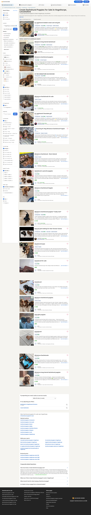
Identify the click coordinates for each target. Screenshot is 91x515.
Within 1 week (8, 174)
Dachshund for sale (40, 261)
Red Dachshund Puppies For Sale (9, 502)
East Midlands (7, 35)
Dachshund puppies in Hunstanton (27, 420)
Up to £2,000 (7, 97)
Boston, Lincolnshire (8, 41)
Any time (6, 170)
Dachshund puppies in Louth (26, 432)
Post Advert (79, 1)
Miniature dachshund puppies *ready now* (48, 212)
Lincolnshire (18, 7)
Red (6, 79)
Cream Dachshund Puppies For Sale (9, 500)
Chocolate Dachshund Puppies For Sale (10, 496)
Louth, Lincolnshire (8, 47)
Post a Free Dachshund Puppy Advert (31, 494)
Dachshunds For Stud (28, 490)
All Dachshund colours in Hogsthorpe (52, 444)
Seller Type (5, 184)
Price (4, 85)
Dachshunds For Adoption (26, 5)
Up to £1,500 (7, 95)
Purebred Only (8, 122)
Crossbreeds (5, 118)
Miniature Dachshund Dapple (44, 188)
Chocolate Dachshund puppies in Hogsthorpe (29, 440)
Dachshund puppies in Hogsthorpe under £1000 (29, 457)
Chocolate (8, 67)
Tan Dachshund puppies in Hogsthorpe (53, 440)
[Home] (2, 7)
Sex (3, 196)
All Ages (6, 148)
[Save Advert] (67, 22)
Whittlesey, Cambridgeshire (49, 35)
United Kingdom (7, 33)
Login (87, 1)
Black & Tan (8, 61)
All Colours (7, 55)
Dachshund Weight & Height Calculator (54, 498)
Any (5, 105)
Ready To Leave (6, 168)
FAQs (47, 508)
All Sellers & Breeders (9, 186)
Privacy (47, 504)
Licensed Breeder (8, 192)
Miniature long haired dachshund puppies (47, 372)
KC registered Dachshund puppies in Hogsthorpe (30, 446)
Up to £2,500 (7, 99)
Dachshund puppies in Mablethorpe (27, 434)
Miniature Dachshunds (42, 355)
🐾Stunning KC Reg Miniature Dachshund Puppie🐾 (50, 129)
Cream (7, 71)
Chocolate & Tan (9, 69)
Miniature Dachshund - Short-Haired (46, 154)
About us (48, 494)
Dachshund (38, 282)
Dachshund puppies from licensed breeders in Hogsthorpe (29, 449)
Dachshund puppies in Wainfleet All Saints (29, 428)
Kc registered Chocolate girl (43, 113)
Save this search (37, 19)
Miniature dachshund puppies (44, 57)
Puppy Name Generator (51, 502)
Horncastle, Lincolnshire (9, 43)
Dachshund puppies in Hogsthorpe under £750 (29, 455)
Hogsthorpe (24, 7)
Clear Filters (15, 10)
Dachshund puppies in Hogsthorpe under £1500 (29, 459)
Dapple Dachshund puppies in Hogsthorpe (53, 442)
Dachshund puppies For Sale (8, 492)
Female (6, 203)
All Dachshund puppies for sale (27, 415)
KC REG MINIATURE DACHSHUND (45, 74)
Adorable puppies (40, 314)
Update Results (15, 29)
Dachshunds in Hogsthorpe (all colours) (28, 405)
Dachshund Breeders (57, 5)
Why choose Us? (27, 500)
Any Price (7, 87)
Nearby (4, 31)
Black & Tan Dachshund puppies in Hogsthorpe (29, 444)
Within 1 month (8, 178)
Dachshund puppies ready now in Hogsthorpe (54, 446)
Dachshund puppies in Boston (26, 424)
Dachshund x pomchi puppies (44, 171)
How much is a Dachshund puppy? (31, 498)
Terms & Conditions (50, 506)
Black (7, 57)
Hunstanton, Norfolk (8, 45)
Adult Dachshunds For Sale (7, 494)
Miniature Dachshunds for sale (44, 96)
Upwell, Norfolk (48, 239)
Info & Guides (73, 5)
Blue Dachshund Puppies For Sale (9, 504)
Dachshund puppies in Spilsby (26, 426)
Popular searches (27, 496)
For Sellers (86, 5)
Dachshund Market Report (51, 500)
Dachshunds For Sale (7, 5)
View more (6, 49)
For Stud (42, 5)
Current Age (5, 146)
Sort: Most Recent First (25, 19)
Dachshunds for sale (7, 490)
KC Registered (6, 103)
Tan (6, 81)
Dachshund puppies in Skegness (26, 430)
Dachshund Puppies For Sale (10, 7)
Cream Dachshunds (31, 7)
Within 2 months (8, 180)
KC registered (7, 107)
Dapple (7, 73)
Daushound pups (40, 244)
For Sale (7, 15)
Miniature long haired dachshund (45, 42)
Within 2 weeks (8, 176)
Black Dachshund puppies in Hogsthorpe (28, 442)
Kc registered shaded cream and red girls (47, 22)
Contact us (48, 496)
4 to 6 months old (8, 160)
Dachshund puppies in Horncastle (27, 422)
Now (8, 172)
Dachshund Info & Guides (51, 492)
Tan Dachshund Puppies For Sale (9, 498)
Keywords (5, 111)
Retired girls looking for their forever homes (48, 228)
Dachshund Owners (6, 1)
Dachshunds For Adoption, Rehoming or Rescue (34, 492)
